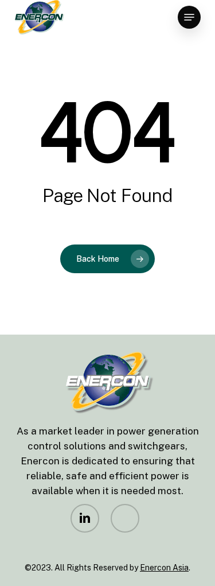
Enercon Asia (164, 567)
